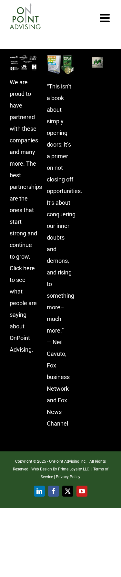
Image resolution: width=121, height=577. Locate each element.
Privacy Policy (68, 477)
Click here (22, 268)
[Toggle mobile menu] (105, 18)
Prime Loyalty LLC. (74, 469)
